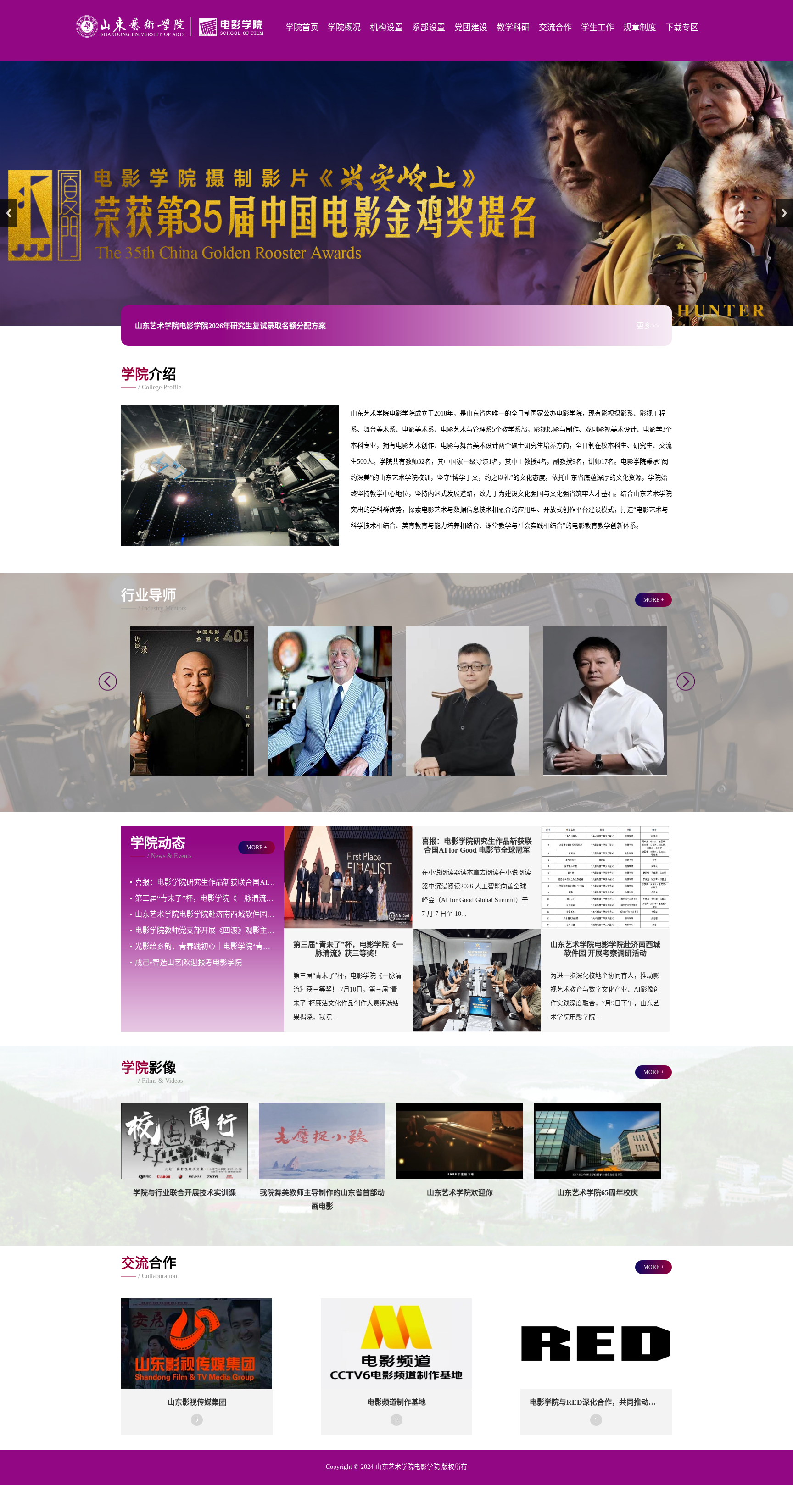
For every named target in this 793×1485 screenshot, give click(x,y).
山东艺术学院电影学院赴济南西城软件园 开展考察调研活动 (205, 894)
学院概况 (344, 27)
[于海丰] (468, 753)
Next (784, 203)
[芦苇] (192, 753)
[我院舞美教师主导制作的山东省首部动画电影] (322, 1157)
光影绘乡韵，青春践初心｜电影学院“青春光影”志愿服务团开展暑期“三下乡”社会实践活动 (205, 927)
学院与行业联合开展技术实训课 (184, 1173)
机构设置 (386, 27)
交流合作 (555, 27)
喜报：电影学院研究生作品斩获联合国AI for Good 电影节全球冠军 (205, 862)
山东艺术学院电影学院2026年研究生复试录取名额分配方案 (230, 306)
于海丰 (467, 665)
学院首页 (301, 27)
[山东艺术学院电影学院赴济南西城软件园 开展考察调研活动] (477, 1010)
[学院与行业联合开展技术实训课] (184, 1157)
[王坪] (330, 753)
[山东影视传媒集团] (196, 1367)
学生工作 (597, 27)
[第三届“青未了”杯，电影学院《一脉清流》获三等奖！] (605, 907)
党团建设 (470, 27)
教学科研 (513, 27)
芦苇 (192, 665)
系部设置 (428, 27)
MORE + (653, 580)
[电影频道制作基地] (396, 1367)
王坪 (330, 665)
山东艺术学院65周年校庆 (597, 1173)
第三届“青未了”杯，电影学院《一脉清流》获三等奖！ (205, 878)
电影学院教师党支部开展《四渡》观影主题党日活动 (205, 910)
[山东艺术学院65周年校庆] (597, 1157)
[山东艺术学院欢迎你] (459, 1157)
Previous (8, 203)
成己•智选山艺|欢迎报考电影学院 (188, 943)
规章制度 (639, 27)
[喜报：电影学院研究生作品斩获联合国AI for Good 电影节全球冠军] (348, 907)
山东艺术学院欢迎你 (460, 1173)
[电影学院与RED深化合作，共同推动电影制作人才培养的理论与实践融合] (595, 1367)
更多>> (648, 306)
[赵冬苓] (605, 753)
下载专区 (681, 27)
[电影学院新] (171, 42)
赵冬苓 (605, 665)
